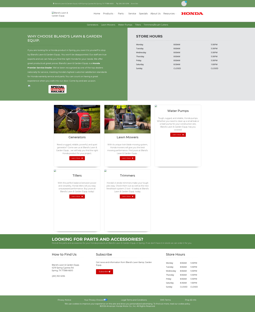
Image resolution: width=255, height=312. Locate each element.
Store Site (134, 4)
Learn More (75, 158)
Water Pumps (125, 24)
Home (97, 13)
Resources (169, 13)
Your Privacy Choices (93, 300)
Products (108, 13)
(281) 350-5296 (123, 4)
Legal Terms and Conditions (134, 300)
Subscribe (103, 271)
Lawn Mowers (108, 24)
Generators (92, 24)
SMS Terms (165, 300)
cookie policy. (184, 304)
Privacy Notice (64, 300)
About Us (155, 13)
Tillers (138, 24)
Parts (121, 13)
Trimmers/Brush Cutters (156, 24)
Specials (143, 13)
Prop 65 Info (190, 300)
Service (132, 13)
